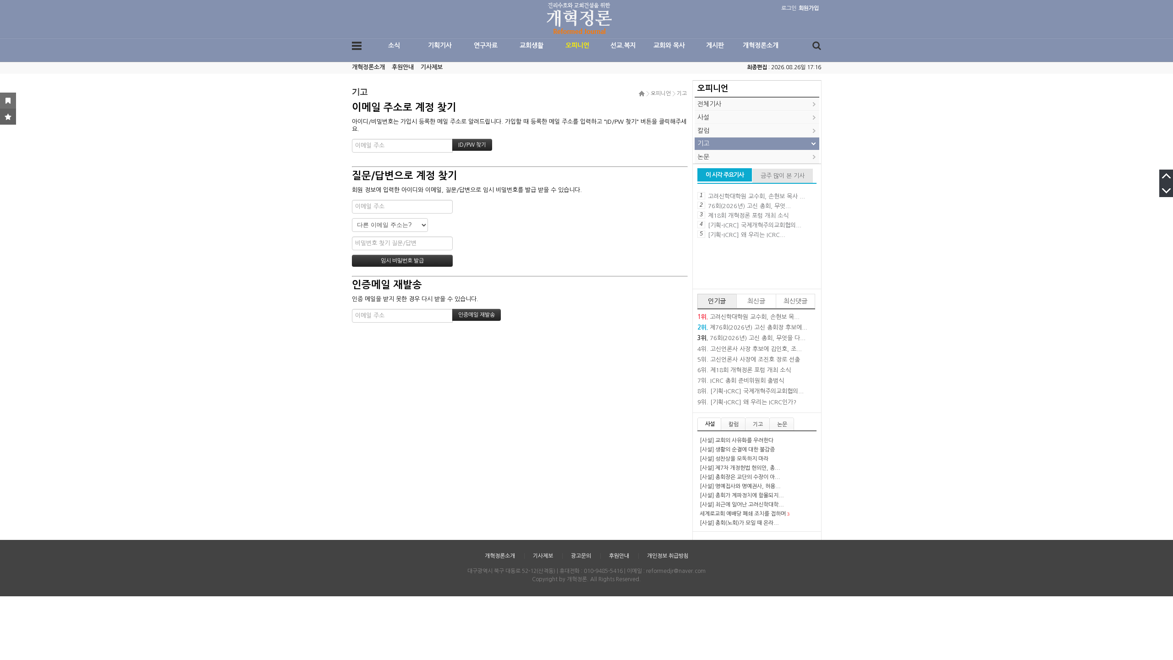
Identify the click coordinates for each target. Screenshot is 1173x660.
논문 (703, 157)
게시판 (715, 45)
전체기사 (709, 104)
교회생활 (531, 45)
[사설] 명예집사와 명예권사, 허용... (740, 486)
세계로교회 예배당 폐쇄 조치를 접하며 (743, 514)
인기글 (717, 301)
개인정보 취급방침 (668, 556)
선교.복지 (623, 45)
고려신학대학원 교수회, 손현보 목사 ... (756, 196)
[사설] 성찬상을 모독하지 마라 (734, 459)
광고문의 (581, 556)
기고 (682, 93)
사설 (703, 117)
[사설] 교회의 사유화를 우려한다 (736, 440)
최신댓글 (795, 301)
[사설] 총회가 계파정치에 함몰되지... (742, 495)
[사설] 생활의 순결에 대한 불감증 (737, 449)
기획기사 (440, 45)
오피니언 (577, 45)
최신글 (756, 301)
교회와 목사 (669, 45)
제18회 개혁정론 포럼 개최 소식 (748, 216)
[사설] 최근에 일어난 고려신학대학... (742, 504)
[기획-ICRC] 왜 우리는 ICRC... (746, 235)
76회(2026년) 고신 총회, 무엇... (749, 206)
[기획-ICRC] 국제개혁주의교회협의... (754, 225)
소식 (394, 45)
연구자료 (486, 45)
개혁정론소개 (760, 45)
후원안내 (403, 67)
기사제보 (432, 67)
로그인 (788, 8)
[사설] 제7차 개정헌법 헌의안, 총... (740, 468)
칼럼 (703, 130)
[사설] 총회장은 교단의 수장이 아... (740, 477)
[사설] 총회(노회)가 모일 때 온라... (739, 523)
